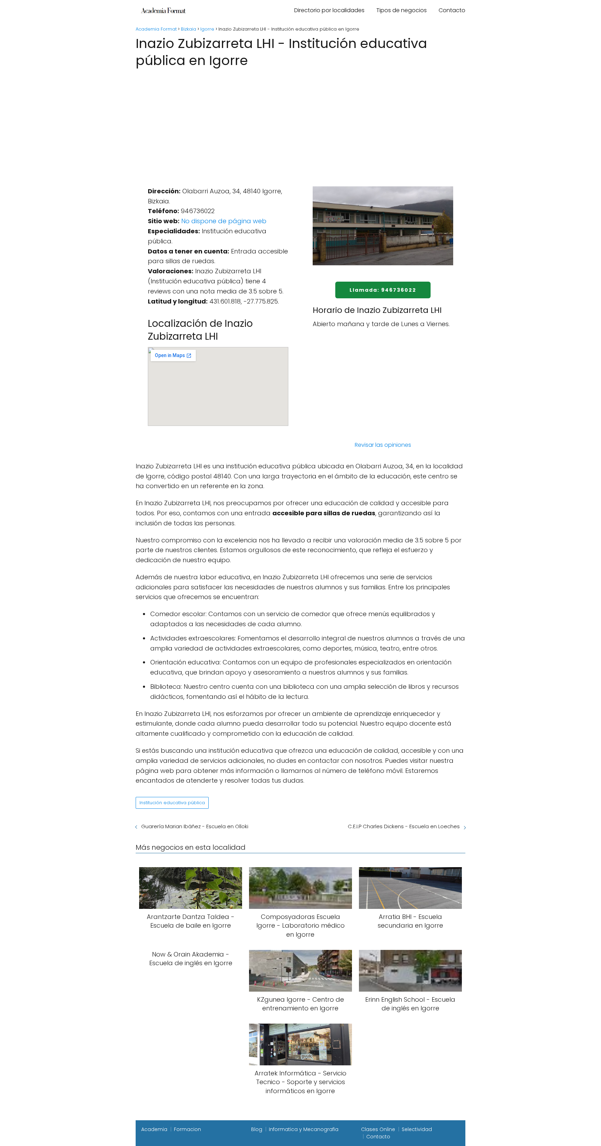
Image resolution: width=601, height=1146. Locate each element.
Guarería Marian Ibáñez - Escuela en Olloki (194, 826)
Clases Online (378, 1129)
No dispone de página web (223, 221)
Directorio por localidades (329, 10)
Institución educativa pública (172, 802)
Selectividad (417, 1129)
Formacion (187, 1129)
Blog (256, 1129)
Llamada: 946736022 (383, 289)
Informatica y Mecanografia (303, 1129)
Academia (154, 1129)
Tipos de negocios (401, 10)
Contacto (452, 10)
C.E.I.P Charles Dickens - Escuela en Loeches (404, 826)
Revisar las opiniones (383, 445)
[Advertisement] (300, 122)
